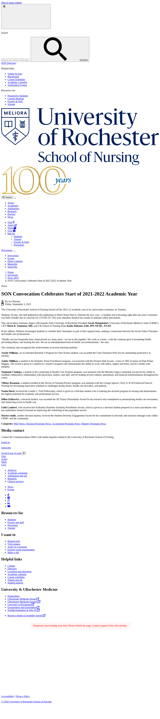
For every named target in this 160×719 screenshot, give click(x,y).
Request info (14, 541)
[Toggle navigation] (15, 198)
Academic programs (17, 473)
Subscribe (6, 447)
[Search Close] (26, 16)
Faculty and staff (16, 522)
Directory (12, 568)
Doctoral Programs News (38, 423)
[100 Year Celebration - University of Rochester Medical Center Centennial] (36, 194)
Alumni (11, 104)
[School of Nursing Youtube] (9, 506)
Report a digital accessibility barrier (25, 615)
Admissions (13, 208)
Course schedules (16, 577)
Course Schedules (16, 79)
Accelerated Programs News (66, 423)
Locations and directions (20, 571)
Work (11, 228)
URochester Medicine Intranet (23, 601)
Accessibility (7, 696)
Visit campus (14, 544)
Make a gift (13, 552)
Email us (5, 442)
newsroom (13, 275)
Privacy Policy (23, 696)
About (11, 203)
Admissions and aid (17, 475)
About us (12, 470)
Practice (11, 214)
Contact (11, 566)
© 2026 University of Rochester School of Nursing (26, 701)
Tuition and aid (15, 580)
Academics (13, 205)
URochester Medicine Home (22, 599)
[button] (8, 63)
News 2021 (13, 278)
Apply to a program (17, 547)
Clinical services (16, 481)
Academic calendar (17, 574)
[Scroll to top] (24, 453)
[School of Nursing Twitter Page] (9, 497)
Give (10, 230)
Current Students (16, 98)
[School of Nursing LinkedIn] (9, 503)
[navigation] (13, 453)
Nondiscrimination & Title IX (22, 610)
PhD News (19, 423)
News (10, 217)
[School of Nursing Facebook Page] (8, 495)
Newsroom (6, 250)
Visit (10, 222)
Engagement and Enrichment (22, 607)
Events (11, 489)
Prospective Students (18, 95)
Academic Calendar (17, 82)
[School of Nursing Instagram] (9, 500)
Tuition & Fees (15, 73)
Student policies (15, 582)
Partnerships (14, 596)
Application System (17, 85)
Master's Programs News (94, 423)
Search (8, 197)
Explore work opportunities (21, 549)
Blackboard (13, 76)
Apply (11, 225)
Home (11, 272)
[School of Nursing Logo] (80, 164)
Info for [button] (11, 233)
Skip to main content (11, 2)
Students (18, 236)
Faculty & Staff (15, 101)
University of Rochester (20, 604)
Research (12, 211)
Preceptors (19, 245)
